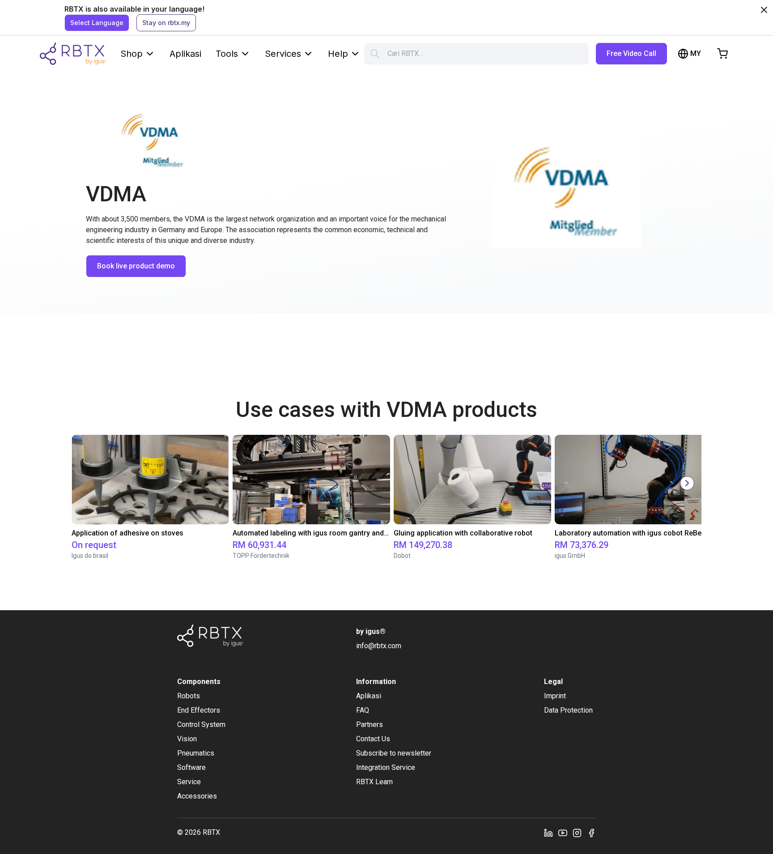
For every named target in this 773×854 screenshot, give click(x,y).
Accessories (197, 796)
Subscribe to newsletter (393, 753)
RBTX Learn (374, 782)
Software (191, 767)
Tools (227, 53)
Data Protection (568, 710)
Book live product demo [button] (136, 266)
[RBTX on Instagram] (577, 832)
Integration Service (385, 767)
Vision (187, 739)
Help (338, 53)
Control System (201, 724)
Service (189, 782)
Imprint (555, 696)
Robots (188, 696)
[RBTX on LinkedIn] (548, 832)
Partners (369, 724)
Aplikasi (185, 53)
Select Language (96, 22)
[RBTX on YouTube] (562, 832)
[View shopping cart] (722, 53)
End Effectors (198, 710)
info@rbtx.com (378, 646)
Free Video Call (631, 53)
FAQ (362, 710)
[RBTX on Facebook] (591, 832)
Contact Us (373, 739)
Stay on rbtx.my (166, 22)
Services (283, 53)
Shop (131, 53)
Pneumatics (195, 753)
